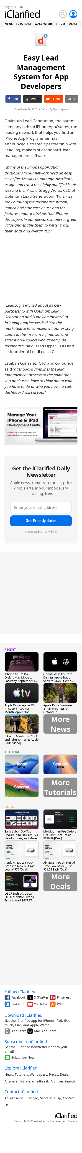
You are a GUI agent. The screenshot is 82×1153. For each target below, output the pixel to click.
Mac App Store (45, 1031)
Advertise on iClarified (21, 1098)
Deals (64, 1074)
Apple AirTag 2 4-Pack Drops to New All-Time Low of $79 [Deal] (19, 865)
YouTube (40, 1004)
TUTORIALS (23, 24)
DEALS (73, 24)
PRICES (61, 24)
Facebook (18, 997)
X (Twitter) (41, 997)
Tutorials (21, 1074)
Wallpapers (38, 1074)
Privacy (72, 1121)
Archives (57, 1081)
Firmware (26, 1081)
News (9, 1074)
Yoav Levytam (60, 109)
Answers (11, 1081)
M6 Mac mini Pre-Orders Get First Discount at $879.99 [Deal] (59, 834)
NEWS (9, 24)
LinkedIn (18, 1004)
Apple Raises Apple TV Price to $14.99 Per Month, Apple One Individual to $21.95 (19, 710)
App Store (18, 1031)
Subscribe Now (22, 1057)
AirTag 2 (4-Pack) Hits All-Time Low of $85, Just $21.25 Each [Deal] (59, 865)
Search (69, 1081)
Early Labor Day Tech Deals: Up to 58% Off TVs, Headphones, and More (21, 834)
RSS (60, 1004)
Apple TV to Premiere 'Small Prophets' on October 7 (57, 708)
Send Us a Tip (50, 1098)
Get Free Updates (41, 520)
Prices (53, 1074)
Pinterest (64, 997)
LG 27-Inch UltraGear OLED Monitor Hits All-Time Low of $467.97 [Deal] (20, 898)
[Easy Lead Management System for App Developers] (41, 426)
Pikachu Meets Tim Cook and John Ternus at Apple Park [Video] (21, 739)
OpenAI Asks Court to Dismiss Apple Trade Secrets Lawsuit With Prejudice (57, 679)
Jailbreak (42, 1081)
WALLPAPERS (44, 24)
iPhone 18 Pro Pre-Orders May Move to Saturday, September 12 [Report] (21, 679)
